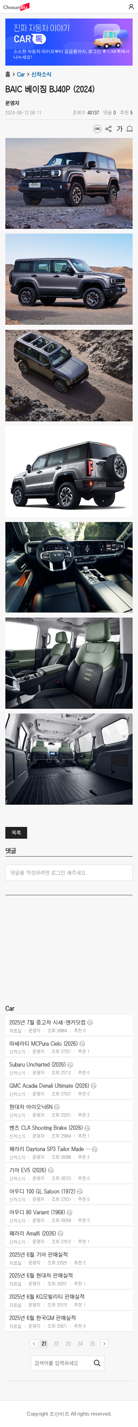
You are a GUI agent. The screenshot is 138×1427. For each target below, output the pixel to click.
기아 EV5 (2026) (28, 1170)
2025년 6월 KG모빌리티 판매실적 (47, 1296)
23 (68, 1343)
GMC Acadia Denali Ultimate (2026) (49, 1085)
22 (56, 1343)
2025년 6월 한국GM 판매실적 (42, 1318)
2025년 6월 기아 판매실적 (38, 1254)
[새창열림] (19, 7)
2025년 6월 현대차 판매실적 (41, 1275)
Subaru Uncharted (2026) (37, 1064)
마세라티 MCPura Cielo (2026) (43, 1043)
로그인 (131, 6)
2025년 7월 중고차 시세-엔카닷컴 (47, 1022)
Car (21, 74)
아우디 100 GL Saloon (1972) (42, 1191)
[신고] (130, 129)
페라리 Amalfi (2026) (32, 1233)
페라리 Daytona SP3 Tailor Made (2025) (49, 1149)
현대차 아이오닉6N (31, 1107)
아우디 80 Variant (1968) (37, 1212)
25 (92, 1343)
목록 (16, 832)
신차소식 (41, 74)
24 (80, 1343)
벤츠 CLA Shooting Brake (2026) (46, 1127)
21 (44, 1343)
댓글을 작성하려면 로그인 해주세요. (48, 872)
